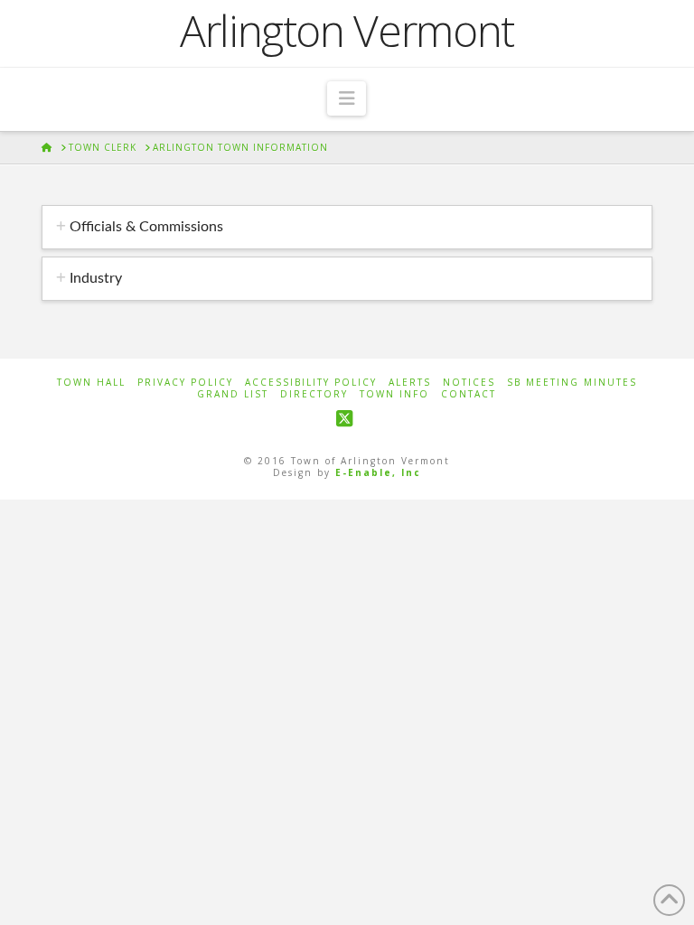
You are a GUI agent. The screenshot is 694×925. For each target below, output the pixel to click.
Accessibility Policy (311, 382)
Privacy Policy (185, 382)
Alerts (410, 382)
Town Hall (91, 382)
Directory (314, 394)
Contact (468, 394)
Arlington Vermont (347, 30)
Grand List (232, 394)
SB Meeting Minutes (572, 382)
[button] (346, 98)
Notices (469, 382)
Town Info (394, 394)
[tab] (347, 227)
